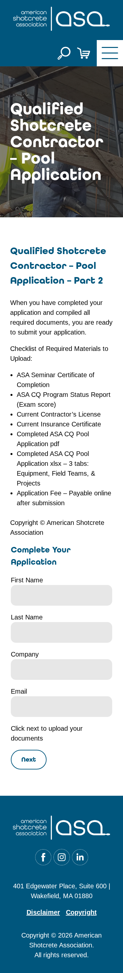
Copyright (81, 912)
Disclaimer (43, 912)
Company (25, 654)
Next (28, 759)
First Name (27, 580)
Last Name (27, 617)
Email (19, 691)
